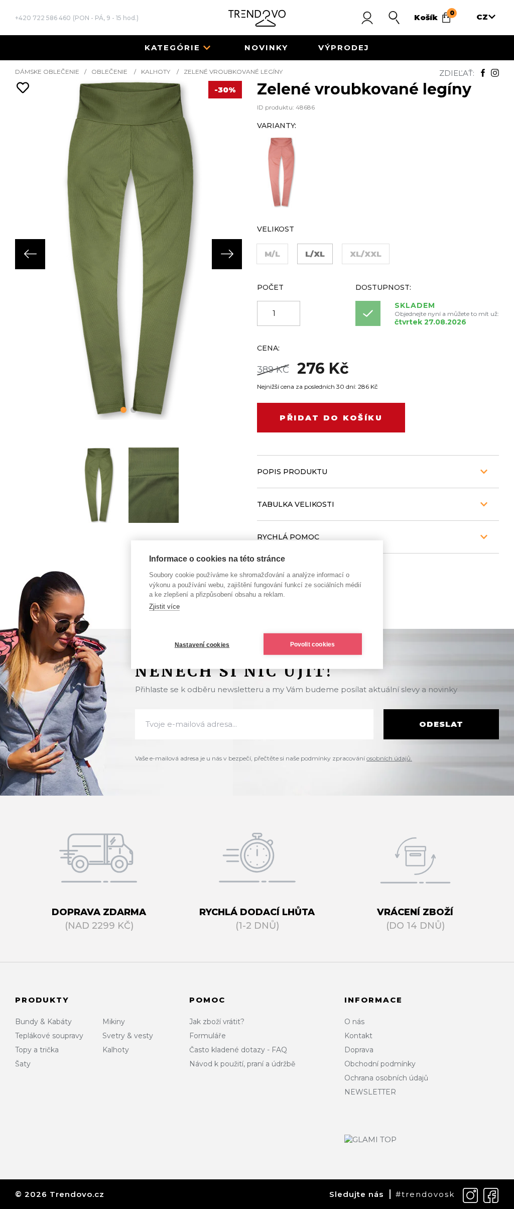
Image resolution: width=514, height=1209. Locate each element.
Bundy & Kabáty (43, 1021)
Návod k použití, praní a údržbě (242, 1063)
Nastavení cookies (202, 644)
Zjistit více (164, 606)
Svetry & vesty (127, 1035)
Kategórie (172, 47)
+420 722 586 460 (43, 18)
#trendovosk (425, 1194)
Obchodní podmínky (380, 1063)
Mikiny (113, 1021)
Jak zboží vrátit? (216, 1021)
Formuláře (207, 1035)
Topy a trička (37, 1049)
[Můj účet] (367, 17)
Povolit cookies (312, 643)
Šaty (23, 1063)
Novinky (266, 47)
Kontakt (358, 1035)
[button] (123, 410)
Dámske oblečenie (47, 71)
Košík (434, 15)
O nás (354, 1021)
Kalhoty (155, 71)
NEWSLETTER (370, 1091)
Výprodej (343, 47)
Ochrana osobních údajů (386, 1077)
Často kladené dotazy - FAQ (238, 1049)
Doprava (358, 1049)
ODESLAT (441, 724)
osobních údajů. (389, 758)
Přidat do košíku (331, 417)
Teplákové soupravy (49, 1035)
